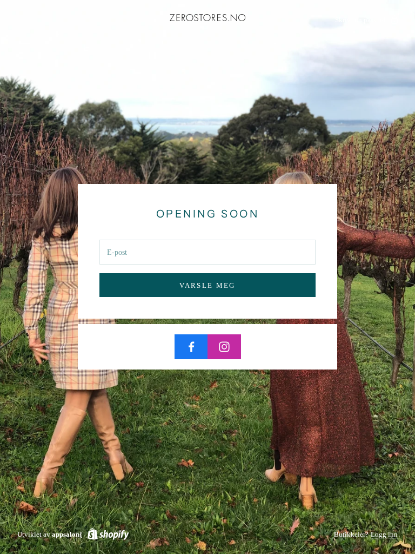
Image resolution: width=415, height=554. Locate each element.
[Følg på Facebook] (191, 347)
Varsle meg (207, 285)
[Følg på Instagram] (224, 347)
